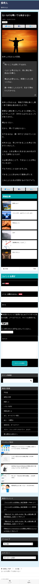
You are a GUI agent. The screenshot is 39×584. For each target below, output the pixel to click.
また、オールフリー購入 (11, 415)
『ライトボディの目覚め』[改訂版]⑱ (15, 502)
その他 (4, 22)
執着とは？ (15, 203)
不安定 (6, 392)
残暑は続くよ (8, 411)
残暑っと (6, 402)
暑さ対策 (5, 269)
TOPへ (29, 582)
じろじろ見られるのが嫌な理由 (22, 457)
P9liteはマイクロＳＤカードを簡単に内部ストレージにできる (24, 447)
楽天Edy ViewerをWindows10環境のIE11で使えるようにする (24, 467)
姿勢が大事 (7, 397)
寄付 (35, 269)
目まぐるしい (16, 252)
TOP (7, 569)
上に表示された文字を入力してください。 (16, 329)
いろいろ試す (8, 406)
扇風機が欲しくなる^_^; (19, 242)
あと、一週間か (9, 420)
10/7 (13, 232)
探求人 (4, 3)
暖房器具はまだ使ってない (23, 485)
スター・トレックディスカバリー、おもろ (17, 429)
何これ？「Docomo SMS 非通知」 (23, 476)
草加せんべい (16, 223)
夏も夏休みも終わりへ (11, 434)
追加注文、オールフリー (11, 425)
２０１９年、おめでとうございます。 (23, 213)
